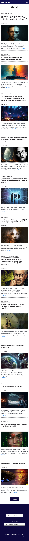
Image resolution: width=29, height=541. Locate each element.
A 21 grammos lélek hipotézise (11, 386)
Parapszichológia (5, 54)
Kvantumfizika (4, 421)
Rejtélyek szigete (5, 2)
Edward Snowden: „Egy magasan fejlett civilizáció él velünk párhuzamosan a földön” (14, 139)
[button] (25, 2)
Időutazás (3, 256)
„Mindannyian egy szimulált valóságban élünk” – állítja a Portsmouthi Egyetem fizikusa (14, 180)
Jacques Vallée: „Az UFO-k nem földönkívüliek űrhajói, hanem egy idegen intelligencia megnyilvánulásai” (13, 98)
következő (14, 499)
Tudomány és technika (6, 176)
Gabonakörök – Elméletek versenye (13, 463)
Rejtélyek (3, 461)
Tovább (23, 48)
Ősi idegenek (4, 135)
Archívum (14, 512)
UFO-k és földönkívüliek (6, 13)
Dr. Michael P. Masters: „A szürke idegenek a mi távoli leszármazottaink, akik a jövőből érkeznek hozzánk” (14, 18)
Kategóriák (15, 521)
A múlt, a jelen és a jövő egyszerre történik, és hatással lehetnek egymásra (12, 306)
